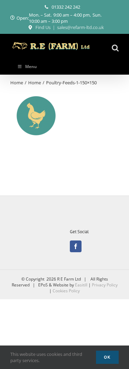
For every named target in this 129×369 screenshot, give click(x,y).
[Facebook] (76, 246)
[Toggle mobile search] (115, 47)
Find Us (43, 27)
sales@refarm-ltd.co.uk (80, 27)
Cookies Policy (66, 291)
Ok (107, 357)
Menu (31, 66)
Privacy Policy (105, 285)
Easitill (81, 285)
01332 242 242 (66, 7)
